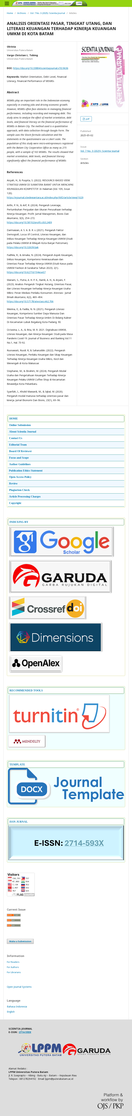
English (11, 1011)
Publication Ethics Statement (25, 470)
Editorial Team (18, 444)
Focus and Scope (19, 457)
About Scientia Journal (22, 431)
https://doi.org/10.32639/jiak (22, 247)
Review (13, 483)
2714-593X (25, 1032)
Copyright (15, 503)
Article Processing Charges (25, 496)
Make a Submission (20, 941)
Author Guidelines (20, 464)
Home (10, 13)
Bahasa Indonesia (17, 1006)
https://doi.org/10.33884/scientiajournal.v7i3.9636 (40, 68)
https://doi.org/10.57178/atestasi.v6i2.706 (30, 301)
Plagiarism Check (19, 490)
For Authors (13, 967)
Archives (21, 13)
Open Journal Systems (19, 986)
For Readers (13, 961)
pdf (87, 118)
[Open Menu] (6, 3)
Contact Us (15, 438)
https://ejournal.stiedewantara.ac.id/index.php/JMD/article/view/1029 (45, 197)
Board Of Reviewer (20, 451)
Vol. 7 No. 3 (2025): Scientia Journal (47, 13)
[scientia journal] (60, 593)
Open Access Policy (20, 476)
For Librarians (14, 972)
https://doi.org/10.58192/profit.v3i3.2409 (29, 222)
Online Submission (20, 425)
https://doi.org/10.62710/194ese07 (26, 272)
